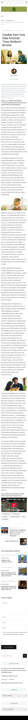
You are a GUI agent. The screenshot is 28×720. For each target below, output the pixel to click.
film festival (6, 514)
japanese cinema (15, 516)
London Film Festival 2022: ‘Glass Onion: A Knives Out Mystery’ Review (8, 588)
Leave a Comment (14, 79)
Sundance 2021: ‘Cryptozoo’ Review (6, 561)
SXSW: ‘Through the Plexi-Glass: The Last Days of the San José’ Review (8, 574)
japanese (4, 516)
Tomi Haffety (14, 75)
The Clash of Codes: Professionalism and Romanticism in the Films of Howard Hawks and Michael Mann (13, 670)
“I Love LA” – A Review (7, 679)
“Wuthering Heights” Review (9, 676)
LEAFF (23, 516)
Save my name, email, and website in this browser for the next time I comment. (15, 633)
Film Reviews (20, 30)
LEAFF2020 (5, 519)
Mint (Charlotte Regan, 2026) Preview (12, 683)
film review (16, 514)
